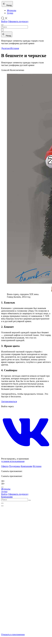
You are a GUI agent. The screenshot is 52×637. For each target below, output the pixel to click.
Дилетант (6, 48)
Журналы (11, 10)
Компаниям (26, 466)
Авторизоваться (9, 401)
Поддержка (14, 466)
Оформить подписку (18, 21)
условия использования (12, 461)
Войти (4, 21)
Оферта (5, 466)
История (15, 48)
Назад (8, 5)
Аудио (10, 13)
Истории (37, 466)
